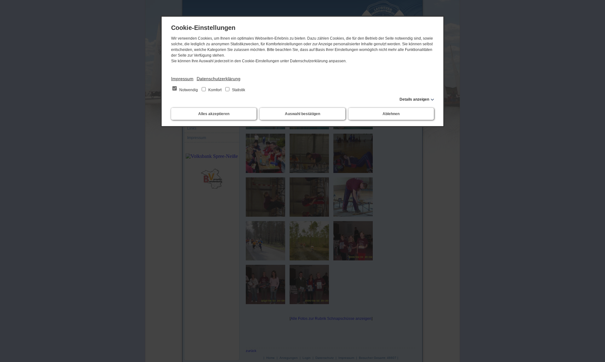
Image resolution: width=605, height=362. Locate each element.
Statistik (238, 90)
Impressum (182, 78)
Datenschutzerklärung (218, 78)
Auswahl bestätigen (302, 114)
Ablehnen (391, 114)
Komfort (214, 90)
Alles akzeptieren (213, 114)
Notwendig (188, 90)
